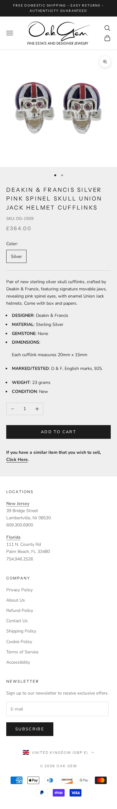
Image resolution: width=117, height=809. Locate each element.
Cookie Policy (19, 642)
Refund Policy (19, 610)
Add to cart (58, 432)
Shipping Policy (21, 631)
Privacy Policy (19, 590)
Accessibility (18, 662)
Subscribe (29, 729)
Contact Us (17, 621)
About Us (15, 600)
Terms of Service (22, 652)
